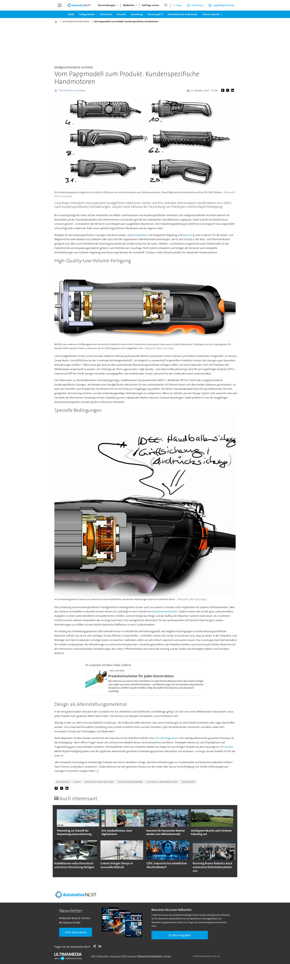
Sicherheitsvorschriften (165, 611)
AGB (93, 956)
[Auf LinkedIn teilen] (233, 90)
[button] (60, 856)
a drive (77, 782)
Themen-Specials (211, 14)
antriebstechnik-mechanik (99, 782)
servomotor (188, 782)
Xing (95, 946)
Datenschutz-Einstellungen (149, 956)
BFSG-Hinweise (129, 956)
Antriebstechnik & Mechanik (182, 14)
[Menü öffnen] (60, 5)
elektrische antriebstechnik (162, 782)
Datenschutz (102, 956)
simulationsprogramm (130, 782)
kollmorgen (62, 782)
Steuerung (188, 235)
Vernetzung (136, 14)
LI (100, 946)
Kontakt (167, 956)
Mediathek (128, 5)
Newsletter (198, 5)
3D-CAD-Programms (166, 738)
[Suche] (166, 5)
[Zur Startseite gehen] (79, 5)
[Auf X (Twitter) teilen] (228, 90)
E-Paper (178, 5)
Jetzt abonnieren (76, 932)
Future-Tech (106, 14)
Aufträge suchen (150, 5)
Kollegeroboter (87, 14)
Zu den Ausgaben (179, 935)
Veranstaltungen (106, 5)
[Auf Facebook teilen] (223, 90)
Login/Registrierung (223, 5)
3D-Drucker (226, 746)
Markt (71, 14)
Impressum (115, 956)
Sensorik (121, 14)
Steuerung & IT (155, 14)
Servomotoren (140, 235)
